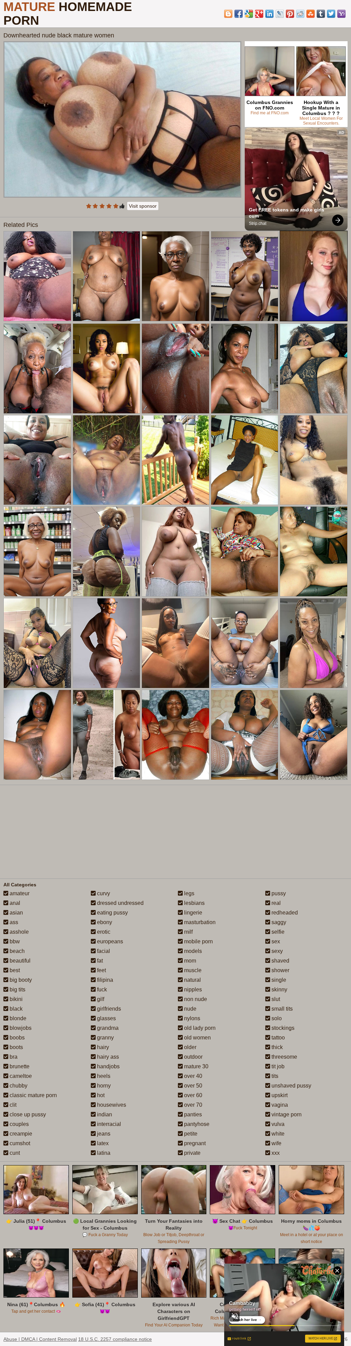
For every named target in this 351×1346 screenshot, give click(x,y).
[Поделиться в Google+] (259, 14)
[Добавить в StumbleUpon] (310, 14)
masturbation (199, 922)
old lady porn (199, 1028)
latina (103, 1153)
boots (15, 1047)
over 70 (192, 1105)
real (275, 903)
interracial (108, 1124)
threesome (283, 1057)
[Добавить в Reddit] (300, 14)
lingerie (192, 913)
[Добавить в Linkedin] (269, 14)
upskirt (279, 1095)
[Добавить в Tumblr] (321, 14)
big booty (20, 980)
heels (103, 1076)
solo (276, 1018)
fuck (101, 989)
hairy (102, 1047)
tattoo (277, 1037)
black (15, 1009)
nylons (191, 1018)
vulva (277, 1124)
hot (100, 1095)
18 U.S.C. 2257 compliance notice (115, 1339)
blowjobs (20, 1028)
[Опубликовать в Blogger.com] (228, 14)
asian (15, 913)
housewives (111, 1105)
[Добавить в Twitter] (331, 14)
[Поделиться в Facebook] (238, 14)
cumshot (19, 1143)
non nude (195, 999)
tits (274, 1076)
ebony (104, 922)
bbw (14, 941)
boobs (16, 1037)
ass (13, 922)
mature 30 (195, 1066)
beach (16, 951)
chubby (17, 1086)
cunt (14, 1153)
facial (103, 951)
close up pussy (27, 1114)
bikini (15, 999)
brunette (18, 1066)
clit (12, 1105)
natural (192, 980)
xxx (275, 1153)
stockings (282, 1028)
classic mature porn (32, 1095)
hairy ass (107, 1057)
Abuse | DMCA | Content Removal (40, 1339)
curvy (103, 893)
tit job (277, 1066)
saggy (278, 922)
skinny (278, 989)
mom (189, 961)
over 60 (192, 1095)
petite (190, 1134)
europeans (109, 941)
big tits (16, 989)
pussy (278, 893)
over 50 (192, 1086)
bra (12, 1057)
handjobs (108, 1066)
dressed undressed (120, 903)
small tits (281, 1009)
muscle (192, 970)
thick (276, 1047)
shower (279, 970)
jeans (103, 1134)
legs (188, 893)
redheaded (284, 913)
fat (99, 961)
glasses (106, 1018)
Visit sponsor (143, 206)
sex (275, 941)
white (277, 1134)
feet (101, 970)
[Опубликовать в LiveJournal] (280, 14)
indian (104, 1114)
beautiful (19, 961)
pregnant (194, 1143)
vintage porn (286, 1114)
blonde (17, 1018)
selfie (277, 932)
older (189, 1047)
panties (192, 1114)
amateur (18, 893)
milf (188, 932)
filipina (104, 980)
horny (103, 1086)
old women (197, 1037)
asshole (18, 932)
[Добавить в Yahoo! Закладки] (341, 14)
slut (275, 999)
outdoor (193, 1057)
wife (275, 1143)
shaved (279, 961)
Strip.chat (257, 223)
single (278, 980)
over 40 (192, 1076)
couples (18, 1124)
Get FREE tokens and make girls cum (287, 213)
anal (14, 903)
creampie (20, 1134)
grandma (107, 1028)
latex (102, 1143)
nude (189, 1009)
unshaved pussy (290, 1086)
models (192, 951)
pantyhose (196, 1124)
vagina (279, 1105)
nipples (192, 989)
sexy (276, 951)
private (192, 1153)
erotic (103, 932)
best (14, 970)
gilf (100, 999)
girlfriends (108, 1009)
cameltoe (20, 1076)
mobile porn (198, 941)
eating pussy (112, 913)
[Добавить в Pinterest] (290, 14)
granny (105, 1037)
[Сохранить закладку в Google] (249, 14)
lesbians (194, 903)
